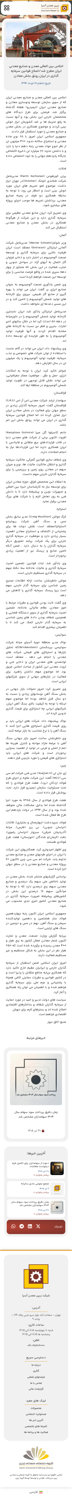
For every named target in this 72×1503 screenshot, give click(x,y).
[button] (38, 1226)
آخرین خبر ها (36, 1420)
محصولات (36, 1408)
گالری (36, 1371)
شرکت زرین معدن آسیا (36, 1296)
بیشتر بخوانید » (41, 1175)
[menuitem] (35, 1492)
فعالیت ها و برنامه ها (36, 1432)
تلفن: (36, 1340)
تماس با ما (36, 1383)
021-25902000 (36, 1346)
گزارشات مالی (36, 1389)
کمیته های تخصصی (36, 1426)
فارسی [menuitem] (33, 1492)
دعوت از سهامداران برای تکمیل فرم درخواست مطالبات (30, 1164)
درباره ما (36, 1365)
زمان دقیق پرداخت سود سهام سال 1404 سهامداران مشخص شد (30, 1203)
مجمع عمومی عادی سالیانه (35, 1184)
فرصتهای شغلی (36, 1377)
